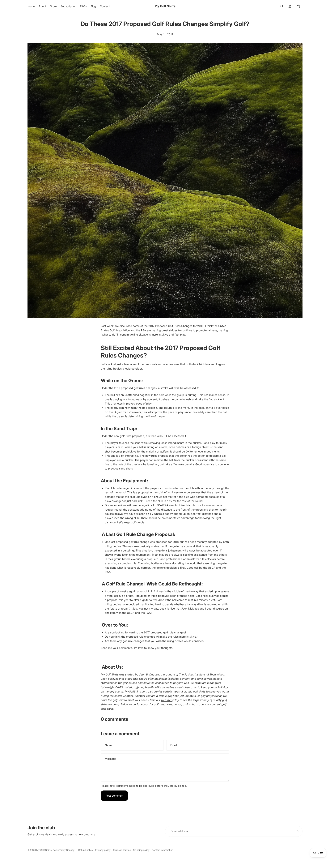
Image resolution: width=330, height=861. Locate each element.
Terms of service (122, 850)
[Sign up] (297, 831)
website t (166, 700)
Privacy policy (103, 850)
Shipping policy (141, 850)
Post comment (114, 795)
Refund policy (85, 850)
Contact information (162, 850)
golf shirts (194, 691)
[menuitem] (31, 6)
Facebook (143, 704)
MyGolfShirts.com (136, 691)
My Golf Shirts (44, 850)
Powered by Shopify (63, 850)
